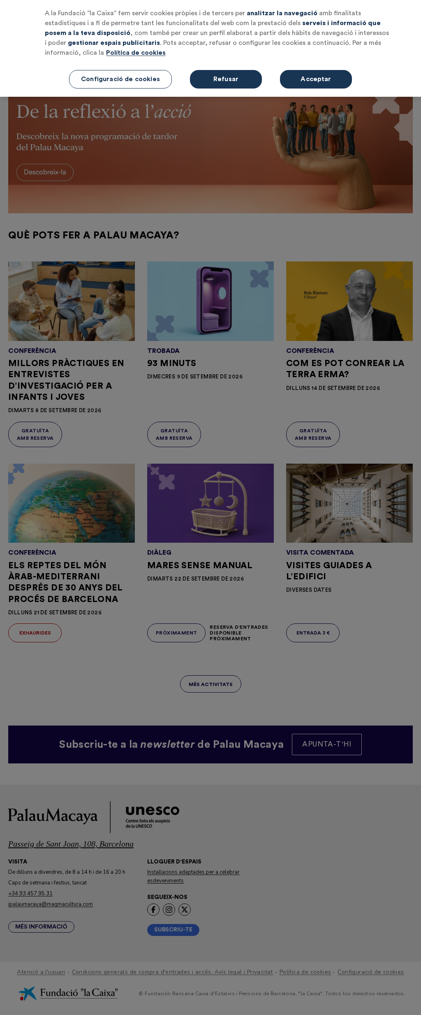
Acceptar (316, 79)
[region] (210, 48)
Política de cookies (136, 52)
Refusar (225, 79)
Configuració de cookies (120, 79)
